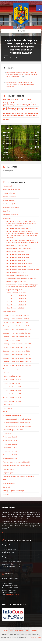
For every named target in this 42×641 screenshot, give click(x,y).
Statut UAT (6, 487)
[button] (39, 8)
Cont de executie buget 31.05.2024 (17, 257)
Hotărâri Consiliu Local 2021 (12, 383)
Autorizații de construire (11, 207)
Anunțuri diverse (8, 200)
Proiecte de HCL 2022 (10, 444)
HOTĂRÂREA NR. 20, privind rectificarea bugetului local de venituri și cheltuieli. (20, 109)
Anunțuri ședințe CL (9, 204)
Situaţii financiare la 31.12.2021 (16, 299)
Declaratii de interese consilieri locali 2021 (16, 351)
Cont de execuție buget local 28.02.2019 (19, 263)
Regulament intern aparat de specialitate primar (18, 476)
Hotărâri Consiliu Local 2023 (12, 390)
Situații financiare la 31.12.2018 (16, 296)
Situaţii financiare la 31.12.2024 (16, 308)
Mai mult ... (7, 119)
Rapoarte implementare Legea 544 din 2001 (17, 465)
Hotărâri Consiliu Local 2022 (12, 387)
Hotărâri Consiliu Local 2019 (12, 376)
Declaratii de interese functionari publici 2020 (17, 362)
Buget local (6, 211)
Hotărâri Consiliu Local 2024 (12, 394)
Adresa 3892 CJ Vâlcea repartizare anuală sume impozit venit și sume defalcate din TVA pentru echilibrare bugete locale (21, 223)
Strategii (6, 494)
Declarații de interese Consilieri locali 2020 (16, 347)
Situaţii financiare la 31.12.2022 (16, 302)
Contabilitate (7, 218)
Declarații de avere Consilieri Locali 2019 (16, 315)
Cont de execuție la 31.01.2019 (16, 273)
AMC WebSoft (36, 637)
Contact (35, 630)
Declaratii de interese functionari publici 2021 (17, 365)
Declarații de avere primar (11, 340)
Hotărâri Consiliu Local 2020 (12, 380)
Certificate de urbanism (10, 215)
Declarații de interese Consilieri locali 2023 (16, 354)
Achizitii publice (8, 186)
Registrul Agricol (8, 473)
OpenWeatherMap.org (25, 158)
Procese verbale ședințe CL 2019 (13, 415)
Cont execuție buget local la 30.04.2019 (18, 276)
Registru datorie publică (14, 290)
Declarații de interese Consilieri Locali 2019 (17, 344)
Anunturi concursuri (9, 197)
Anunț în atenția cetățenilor (15, 251)
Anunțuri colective (9, 193)
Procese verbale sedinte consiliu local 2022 (17, 423)
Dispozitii (6, 372)
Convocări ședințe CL (10, 312)
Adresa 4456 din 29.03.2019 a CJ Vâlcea (18, 228)
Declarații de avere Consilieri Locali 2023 (16, 326)
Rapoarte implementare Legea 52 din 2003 (16, 462)
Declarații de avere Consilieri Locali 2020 (16, 319)
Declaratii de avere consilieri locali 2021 (16, 322)
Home (6, 58)
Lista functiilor (7, 405)
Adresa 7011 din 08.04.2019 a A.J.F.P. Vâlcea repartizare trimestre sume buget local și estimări (22, 241)
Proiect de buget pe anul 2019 (16, 282)
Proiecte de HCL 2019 (10, 433)
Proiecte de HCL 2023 (10, 448)
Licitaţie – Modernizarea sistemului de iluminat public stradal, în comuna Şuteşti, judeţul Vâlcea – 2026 (21, 104)
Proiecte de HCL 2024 (10, 451)
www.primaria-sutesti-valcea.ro (12, 597)
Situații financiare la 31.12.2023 (16, 305)
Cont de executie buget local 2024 (17, 260)
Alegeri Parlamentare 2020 (11, 189)
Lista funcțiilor (7, 408)
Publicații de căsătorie (10, 458)
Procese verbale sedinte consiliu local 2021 (17, 419)
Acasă (6, 630)
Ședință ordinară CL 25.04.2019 (16, 293)
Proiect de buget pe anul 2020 (13, 430)
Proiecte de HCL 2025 (10, 455)
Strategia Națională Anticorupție (13, 491)
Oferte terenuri (8, 412)
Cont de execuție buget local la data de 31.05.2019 (22, 270)
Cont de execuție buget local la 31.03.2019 (19, 266)
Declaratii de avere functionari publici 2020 (16, 333)
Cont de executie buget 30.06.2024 (17, 254)
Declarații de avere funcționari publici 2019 (16, 329)
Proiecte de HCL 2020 (10, 437)
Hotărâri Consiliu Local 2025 (12, 397)
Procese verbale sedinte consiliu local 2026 (17, 426)
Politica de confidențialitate (20, 630)
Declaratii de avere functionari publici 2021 (16, 337)
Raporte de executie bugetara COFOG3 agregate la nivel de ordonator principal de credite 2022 (20, 84)
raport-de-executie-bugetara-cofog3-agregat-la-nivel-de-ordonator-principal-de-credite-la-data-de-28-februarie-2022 (22, 74)
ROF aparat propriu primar (11, 480)
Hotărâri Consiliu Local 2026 (12, 401)
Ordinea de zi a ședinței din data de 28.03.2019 (21, 279)
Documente (14, 58)
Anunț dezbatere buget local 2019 (17, 245)
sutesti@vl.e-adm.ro (12, 595)
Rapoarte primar (8, 469)
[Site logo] (21, 24)
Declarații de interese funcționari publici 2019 (17, 358)
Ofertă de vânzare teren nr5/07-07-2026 (17, 99)
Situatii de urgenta (9, 483)
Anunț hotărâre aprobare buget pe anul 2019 (20, 248)
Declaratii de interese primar (12, 369)
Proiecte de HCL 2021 (10, 440)
